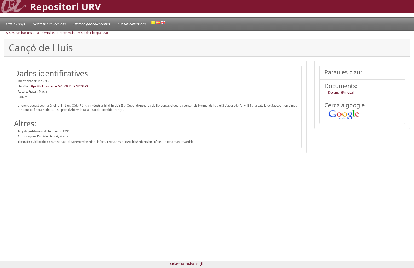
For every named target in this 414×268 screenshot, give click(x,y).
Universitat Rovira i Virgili (186, 264)
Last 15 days (15, 24)
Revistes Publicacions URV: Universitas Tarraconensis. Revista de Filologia (52, 33)
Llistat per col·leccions (49, 24)
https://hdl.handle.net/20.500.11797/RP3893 (58, 86)
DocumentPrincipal (341, 92)
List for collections (132, 24)
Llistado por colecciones (91, 24)
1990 (104, 33)
